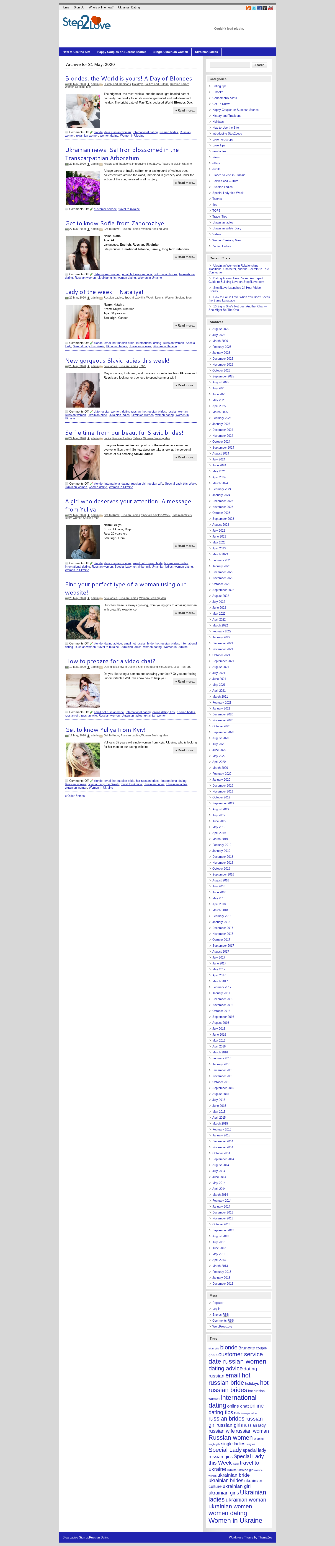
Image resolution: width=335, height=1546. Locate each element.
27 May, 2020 (77, 229)
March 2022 (220, 625)
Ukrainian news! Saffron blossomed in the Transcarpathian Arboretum (122, 154)
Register (217, 1302)
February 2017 (221, 987)
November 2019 (222, 791)
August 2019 (220, 809)
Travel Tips (219, 216)
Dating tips (110, 666)
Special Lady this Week (138, 297)
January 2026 (221, 352)
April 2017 (219, 975)
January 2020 (221, 779)
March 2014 (220, 1194)
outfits (107, 438)
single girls (214, 1444)
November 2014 (222, 1147)
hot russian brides (165, 274)
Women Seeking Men (78, 87)
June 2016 (219, 1034)
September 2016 (223, 1017)
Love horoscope (222, 139)
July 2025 (218, 388)
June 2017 (219, 963)
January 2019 (221, 850)
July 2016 (218, 1028)
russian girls (229, 1425)
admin (95, 84)
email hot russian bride (137, 274)
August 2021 (220, 667)
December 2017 (222, 928)
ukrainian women (87, 135)
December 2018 (222, 856)
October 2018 (221, 868)
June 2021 (219, 679)
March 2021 (220, 696)
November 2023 (222, 507)
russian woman (178, 411)
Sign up (84, 1537)
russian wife (155, 483)
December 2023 (222, 501)
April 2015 (219, 1117)
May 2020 (218, 756)
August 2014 (220, 1165)
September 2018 (223, 874)
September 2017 (223, 945)
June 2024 (219, 465)
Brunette (246, 1348)
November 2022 (222, 578)
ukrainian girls (107, 277)
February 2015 (221, 1129)
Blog (66, 1537)
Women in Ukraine (132, 135)
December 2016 (222, 999)
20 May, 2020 (77, 598)
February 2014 (221, 1200)
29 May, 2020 (77, 163)
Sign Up (79, 7)
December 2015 (222, 1070)
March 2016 (220, 1052)
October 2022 (221, 584)
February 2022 (221, 631)
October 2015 (221, 1082)
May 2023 (218, 542)
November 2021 (222, 649)
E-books (217, 92)
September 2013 (223, 1230)
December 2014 (222, 1141)
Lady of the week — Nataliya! (104, 292)
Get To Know (111, 229)
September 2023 (223, 518)
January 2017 (221, 993)
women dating (109, 135)
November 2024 (222, 435)
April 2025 (219, 406)
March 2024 (220, 483)
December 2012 (222, 1283)
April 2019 (219, 833)
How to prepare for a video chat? (110, 661)
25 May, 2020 (77, 366)
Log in (216, 1308)
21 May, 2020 (77, 515)
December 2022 (222, 572)
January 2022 (221, 637)
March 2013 (220, 1266)
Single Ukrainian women (170, 52)
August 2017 (220, 951)
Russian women (85, 277)
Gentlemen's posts (224, 98)
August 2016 (220, 1022)
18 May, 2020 (77, 735)
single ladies (233, 1443)
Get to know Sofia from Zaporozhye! (115, 223)
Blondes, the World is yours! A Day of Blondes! (129, 78)
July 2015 (218, 1100)
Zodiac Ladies (221, 246)
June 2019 (219, 821)
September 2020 (223, 732)
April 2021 (219, 690)
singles (250, 1444)
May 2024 (218, 471)
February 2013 (221, 1271)
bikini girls (214, 1348)
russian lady (255, 1425)
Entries (220, 1314)
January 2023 (221, 566)
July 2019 (218, 815)
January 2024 (221, 495)
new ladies (110, 366)
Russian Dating (99, 1537)
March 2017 (220, 981)
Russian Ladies (179, 84)
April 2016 (219, 1046)
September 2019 (223, 803)
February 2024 (221, 489)
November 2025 (222, 364)
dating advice (113, 643)
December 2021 (222, 643)
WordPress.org (222, 1326)
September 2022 (223, 590)
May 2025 (218, 400)
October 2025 (221, 370)
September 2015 (223, 1088)
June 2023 (219, 536)
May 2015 (218, 1111)
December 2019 (222, 785)
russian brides (169, 132)
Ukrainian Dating (129, 7)
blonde (98, 132)
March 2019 (220, 839)
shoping (259, 1438)
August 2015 (220, 1094)
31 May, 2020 (77, 84)
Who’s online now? (101, 7)
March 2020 (220, 767)
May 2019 (218, 827)
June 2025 (219, 394)
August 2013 (220, 1236)
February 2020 (221, 773)
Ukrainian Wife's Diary (226, 228)
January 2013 (221, 1277)
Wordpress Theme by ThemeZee (250, 1537)
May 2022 (218, 613)
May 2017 (218, 969)
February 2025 (221, 418)
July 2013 (218, 1242)
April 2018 (219, 904)
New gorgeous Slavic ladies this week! (117, 360)
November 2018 (222, 862)
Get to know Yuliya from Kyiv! (105, 729)
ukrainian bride (97, 415)
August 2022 (220, 596)
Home (65, 7)
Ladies (74, 1537)
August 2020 (220, 738)
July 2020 (218, 744)
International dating (145, 132)
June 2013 (219, 1248)
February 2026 (221, 346)
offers (216, 163)
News (216, 157)
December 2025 (222, 358)
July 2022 (218, 601)
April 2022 (219, 619)
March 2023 (220, 554)
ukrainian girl (141, 566)
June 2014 (219, 1177)
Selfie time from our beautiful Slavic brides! (124, 432)
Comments (223, 1320)
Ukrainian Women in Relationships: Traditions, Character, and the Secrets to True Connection (239, 269)
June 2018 (219, 892)
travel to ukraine (129, 209)
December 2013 (222, 1212)
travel (236, 1463)
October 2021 (221, 655)
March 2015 (220, 1123)
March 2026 (220, 341)
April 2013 (219, 1260)
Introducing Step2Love (146, 163)
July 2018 (218, 886)
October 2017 (221, 939)
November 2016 (222, 1005)
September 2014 (223, 1159)
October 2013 (221, 1224)
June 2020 (219, 750)
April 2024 (219, 477)
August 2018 (220, 880)
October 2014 (221, 1153)
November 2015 (222, 1076)
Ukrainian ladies (206, 52)
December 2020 (222, 714)
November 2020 (222, 720)
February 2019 (221, 845)
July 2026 (218, 335)
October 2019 (221, 797)
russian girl (138, 483)
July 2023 (218, 530)
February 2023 (221, 560)
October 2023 (221, 512)
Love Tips (179, 666)
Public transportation (245, 1413)
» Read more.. (185, 110)
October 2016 (221, 1011)
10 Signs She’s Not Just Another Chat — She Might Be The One (238, 308)
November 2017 (222, 933)
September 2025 (223, 376)
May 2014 (218, 1183)
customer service (105, 209)
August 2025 (220, 382)
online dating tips (163, 712)
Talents (159, 297)
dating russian (131, 411)
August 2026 (220, 329)
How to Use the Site (76, 52)
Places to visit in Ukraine (177, 163)
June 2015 (219, 1105)
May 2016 (218, 1040)
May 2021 (218, 684)
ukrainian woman (76, 787)
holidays (252, 1383)
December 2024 (222, 429)
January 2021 (221, 708)
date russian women (117, 132)
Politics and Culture (156, 84)
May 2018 (218, 898)
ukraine (232, 1470)
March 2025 (220, 412)
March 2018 (220, 910)
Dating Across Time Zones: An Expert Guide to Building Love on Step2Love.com (236, 280)
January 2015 (221, 1135)
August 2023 (220, 524)
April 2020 (219, 762)
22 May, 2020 (77, 438)
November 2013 (222, 1218)
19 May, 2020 (77, 666)
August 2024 (220, 453)
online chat (238, 1406)
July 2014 (218, 1171)
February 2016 (221, 1058)
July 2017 (218, 957)
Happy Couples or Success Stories (121, 52)
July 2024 (218, 459)
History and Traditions (117, 84)
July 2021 (218, 673)
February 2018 (221, 916)
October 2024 (221, 441)
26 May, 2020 (77, 297)
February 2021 (221, 702)
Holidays (137, 84)
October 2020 (221, 726)
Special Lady (123, 566)
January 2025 (221, 424)
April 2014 (219, 1188)
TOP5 (142, 366)
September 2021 (223, 661)
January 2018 (221, 922)
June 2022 (219, 607)
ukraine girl (245, 1470)
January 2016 (221, 1064)
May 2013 (218, 1254)
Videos (217, 234)
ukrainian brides (154, 784)
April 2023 (219, 548)
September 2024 (223, 447)
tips (189, 666)
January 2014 (221, 1206)
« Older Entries (75, 796)
